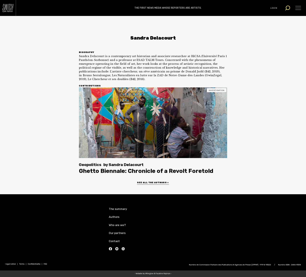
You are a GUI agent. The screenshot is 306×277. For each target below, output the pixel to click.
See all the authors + (153, 182)
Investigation (217, 90)
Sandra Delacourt (126, 164)
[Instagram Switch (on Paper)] (123, 248)
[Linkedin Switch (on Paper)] (116, 248)
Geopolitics (90, 164)
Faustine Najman (163, 274)
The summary (118, 209)
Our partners (117, 233)
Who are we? (117, 225)
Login (273, 8)
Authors (114, 216)
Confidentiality (34, 264)
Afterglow (149, 274)
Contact (114, 241)
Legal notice (10, 264)
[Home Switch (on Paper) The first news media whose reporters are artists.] (8, 8)
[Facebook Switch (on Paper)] (110, 248)
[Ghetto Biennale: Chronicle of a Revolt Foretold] (153, 122)
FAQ (45, 264)
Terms (21, 264)
